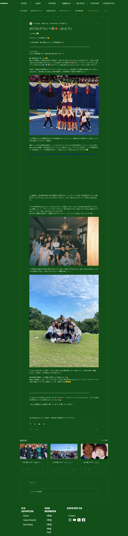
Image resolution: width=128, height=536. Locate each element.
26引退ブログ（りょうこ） (63, 462)
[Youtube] (74, 520)
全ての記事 (23, 11)
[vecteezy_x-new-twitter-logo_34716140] (79, 520)
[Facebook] (83, 520)
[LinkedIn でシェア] (39, 424)
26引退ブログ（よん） (91, 462)
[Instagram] (70, 520)
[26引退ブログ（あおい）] (33, 451)
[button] (38, 3)
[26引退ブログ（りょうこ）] (64, 451)
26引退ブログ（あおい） (31, 462)
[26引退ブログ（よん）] (94, 451)
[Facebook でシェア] (30, 424)
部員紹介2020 (51, 11)
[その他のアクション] (97, 23)
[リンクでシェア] (44, 424)
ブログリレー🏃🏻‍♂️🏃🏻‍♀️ (65, 11)
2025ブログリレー (37, 11)
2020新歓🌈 (79, 11)
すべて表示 (104, 440)
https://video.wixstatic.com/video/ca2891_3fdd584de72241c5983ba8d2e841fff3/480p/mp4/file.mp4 (61, 154)
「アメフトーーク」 (93, 11)
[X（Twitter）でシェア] (35, 424)
